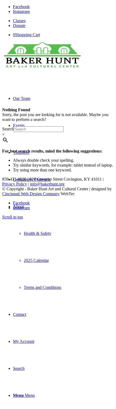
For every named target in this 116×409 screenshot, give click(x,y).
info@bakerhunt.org (47, 184)
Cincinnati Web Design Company (31, 193)
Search (8, 129)
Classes (19, 20)
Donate (19, 25)
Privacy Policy (14, 184)
